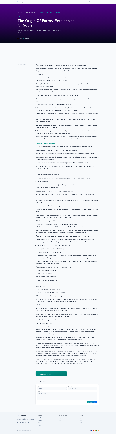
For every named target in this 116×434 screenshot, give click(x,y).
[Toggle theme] (92, 2)
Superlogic (40, 420)
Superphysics (40, 417)
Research (57, 1)
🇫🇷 (91, 430)
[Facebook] (17, 422)
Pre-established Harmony (23, 66)
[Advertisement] (58, 52)
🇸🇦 (96, 430)
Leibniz (26, 12)
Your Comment (40, 391)
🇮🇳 (98, 430)
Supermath (40, 418)
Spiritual (39, 425)
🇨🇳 (93, 430)
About (63, 1)
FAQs (81, 422)
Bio (38, 423)
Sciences (51, 1)
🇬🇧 (90, 430)
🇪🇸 (95, 430)
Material (39, 422)
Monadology (32, 12)
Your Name (39, 386)
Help (81, 420)
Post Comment (93, 402)
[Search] (90, 2)
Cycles (60, 418)
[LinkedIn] (23, 422)
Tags (60, 420)
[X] (25, 422)
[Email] (28, 422)
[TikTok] (20, 422)
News (81, 417)
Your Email (70, 386)
